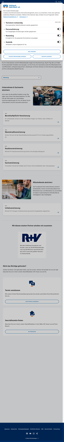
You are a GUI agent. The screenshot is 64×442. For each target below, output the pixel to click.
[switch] (59, 29)
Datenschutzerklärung (10, 17)
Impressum (22, 17)
